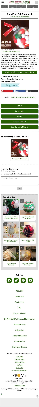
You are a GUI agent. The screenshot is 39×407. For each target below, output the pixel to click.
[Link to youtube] (30, 280)
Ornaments (19, 111)
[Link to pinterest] (23, 280)
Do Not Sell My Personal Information (19, 319)
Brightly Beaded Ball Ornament (28, 217)
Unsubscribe (19, 341)
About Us (19, 291)
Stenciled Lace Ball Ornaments (28, 264)
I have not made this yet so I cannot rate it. (17, 174)
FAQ (19, 308)
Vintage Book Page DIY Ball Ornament (11, 241)
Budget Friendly (19, 122)
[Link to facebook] (9, 280)
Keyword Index (19, 313)
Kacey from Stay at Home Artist (20, 16)
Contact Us (19, 302)
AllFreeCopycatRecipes (19, 370)
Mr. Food (19, 365)
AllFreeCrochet (19, 359)
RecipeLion (19, 368)
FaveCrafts (19, 357)
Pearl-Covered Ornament (11, 264)
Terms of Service (19, 336)
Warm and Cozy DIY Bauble (28, 241)
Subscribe (19, 330)
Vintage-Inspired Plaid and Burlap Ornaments (11, 217)
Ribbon (19, 106)
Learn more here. (19, 385)
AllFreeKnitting (19, 362)
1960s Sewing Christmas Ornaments (23, 97)
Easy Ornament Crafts (19, 127)
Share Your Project (19, 347)
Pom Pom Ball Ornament (19, 159)
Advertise (20, 296)
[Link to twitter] (16, 280)
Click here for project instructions (19, 72)
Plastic (19, 116)
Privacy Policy (19, 324)
